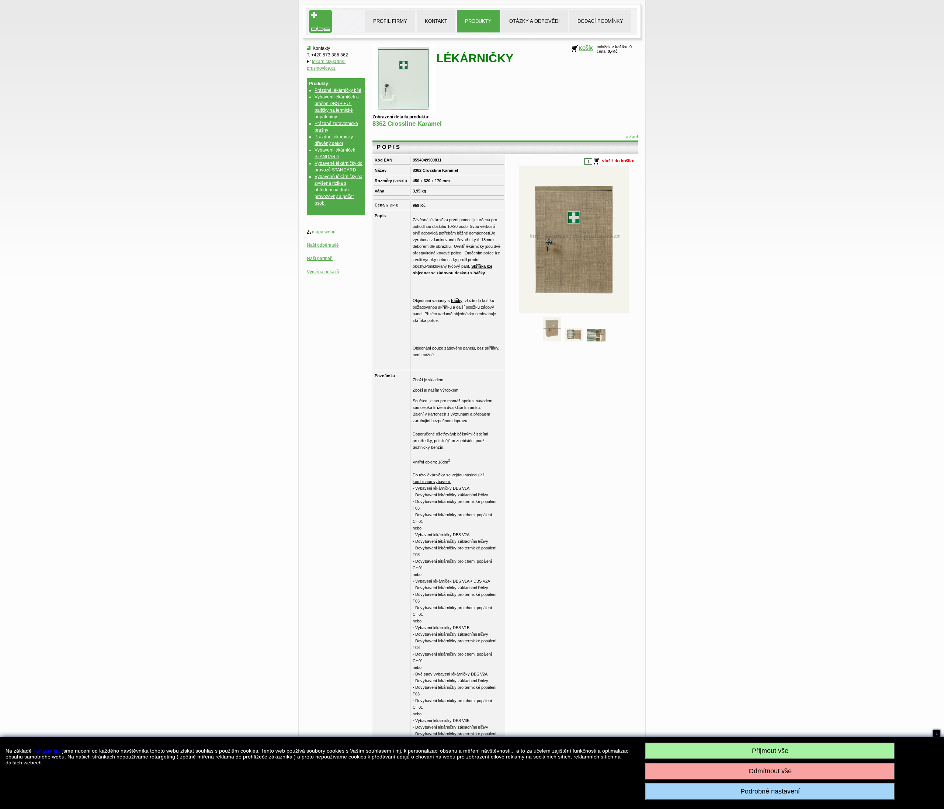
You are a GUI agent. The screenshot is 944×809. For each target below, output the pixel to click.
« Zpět (631, 136)
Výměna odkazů (323, 271)
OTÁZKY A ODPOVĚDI (534, 21)
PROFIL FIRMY (390, 21)
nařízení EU (47, 751)
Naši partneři (320, 258)
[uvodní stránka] (323, 31)
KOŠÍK (586, 48)
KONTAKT (436, 21)
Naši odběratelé (323, 245)
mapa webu (323, 232)
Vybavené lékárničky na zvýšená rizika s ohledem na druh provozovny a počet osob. (338, 190)
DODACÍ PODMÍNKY (600, 21)
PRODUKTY (478, 21)
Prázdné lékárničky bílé (338, 90)
